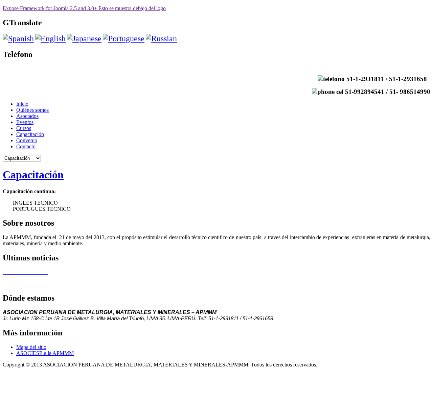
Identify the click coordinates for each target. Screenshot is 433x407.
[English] (50, 38)
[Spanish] (18, 38)
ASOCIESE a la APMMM (45, 353)
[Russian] (161, 38)
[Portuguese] (123, 38)
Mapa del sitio (31, 347)
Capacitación (33, 175)
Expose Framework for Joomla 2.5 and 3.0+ (84, 8)
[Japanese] (84, 38)
